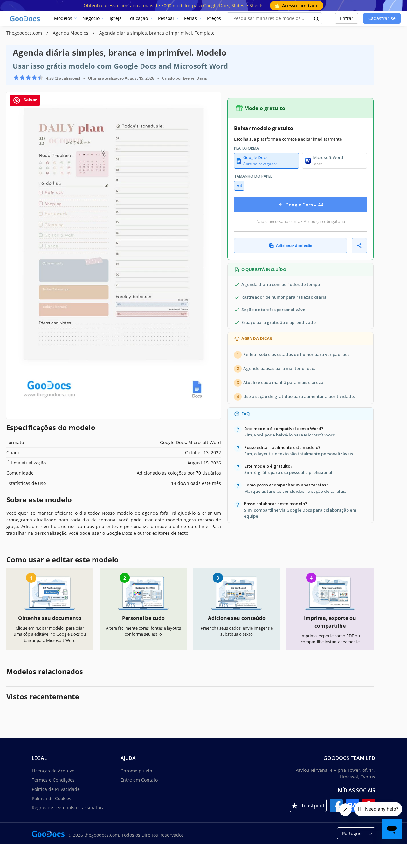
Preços (214, 18)
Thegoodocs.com (24, 33)
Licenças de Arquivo (53, 771)
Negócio (91, 18)
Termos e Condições (53, 780)
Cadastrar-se (382, 18)
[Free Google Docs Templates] (25, 18)
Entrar (346, 18)
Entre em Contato (139, 780)
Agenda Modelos (71, 33)
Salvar (29, 100)
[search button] (317, 18)
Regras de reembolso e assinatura (68, 808)
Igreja (116, 18)
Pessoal (166, 18)
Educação (138, 18)
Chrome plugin (136, 771)
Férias (190, 18)
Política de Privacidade (56, 789)
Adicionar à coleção (294, 245)
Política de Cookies (51, 798)
